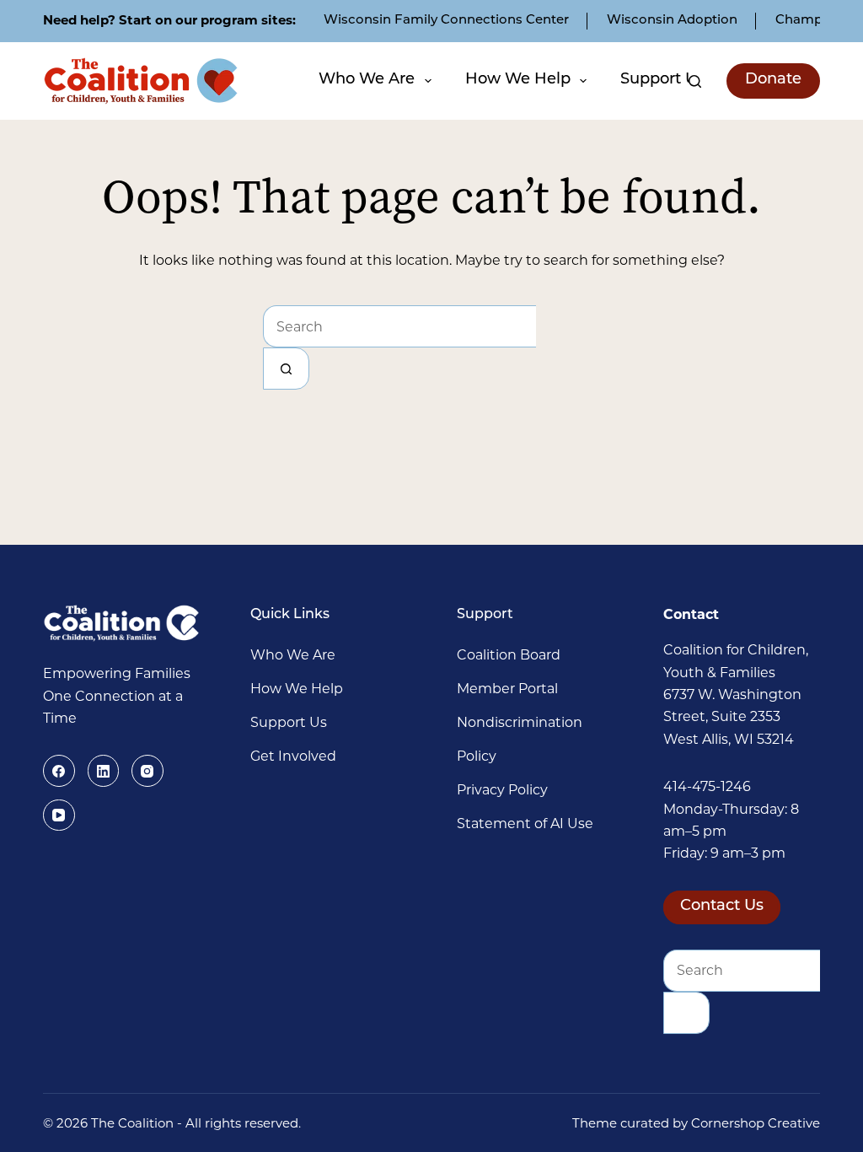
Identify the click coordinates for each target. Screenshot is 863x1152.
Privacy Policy (502, 790)
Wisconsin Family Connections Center (446, 20)
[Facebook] (59, 771)
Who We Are (367, 80)
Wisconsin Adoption (672, 20)
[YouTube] (59, 815)
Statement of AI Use (525, 824)
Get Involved (293, 756)
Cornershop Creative (755, 1123)
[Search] (695, 81)
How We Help (518, 80)
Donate (773, 80)
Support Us (662, 80)
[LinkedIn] (104, 771)
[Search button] (286, 368)
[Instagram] (147, 771)
